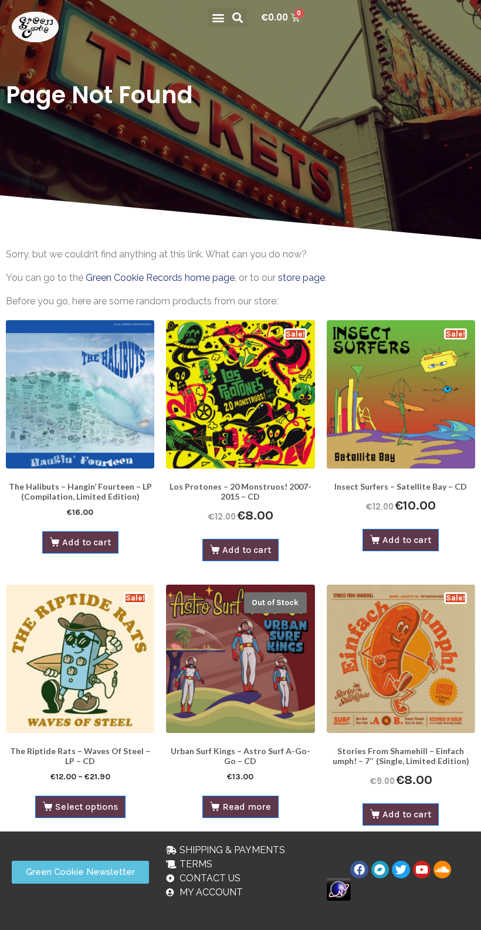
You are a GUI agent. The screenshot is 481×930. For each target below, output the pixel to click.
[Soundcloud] (442, 869)
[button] (218, 17)
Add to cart (86, 542)
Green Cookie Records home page (160, 277)
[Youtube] (422, 869)
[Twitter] (400, 869)
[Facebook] (359, 869)
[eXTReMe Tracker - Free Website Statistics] (339, 888)
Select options (86, 806)
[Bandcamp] (380, 869)
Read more (246, 806)
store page (301, 277)
